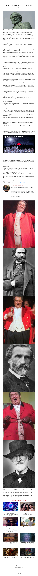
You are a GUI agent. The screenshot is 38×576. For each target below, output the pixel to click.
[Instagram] (21, 573)
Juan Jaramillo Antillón (21, 9)
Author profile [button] (14, 198)
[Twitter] (19, 573)
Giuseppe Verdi (22, 182)
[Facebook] (17, 573)
